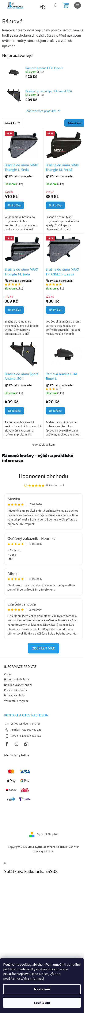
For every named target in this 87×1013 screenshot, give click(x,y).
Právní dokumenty (15, 690)
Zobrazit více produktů (41, 111)
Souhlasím (42, 1002)
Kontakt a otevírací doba (26, 715)
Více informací (33, 978)
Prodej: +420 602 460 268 (26, 730)
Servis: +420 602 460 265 (26, 736)
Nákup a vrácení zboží (18, 685)
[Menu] (77, 5)
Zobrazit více (43, 648)
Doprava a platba (15, 695)
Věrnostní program (16, 701)
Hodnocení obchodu (43, 476)
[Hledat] (55, 5)
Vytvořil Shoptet (47, 834)
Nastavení (42, 989)
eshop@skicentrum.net (25, 724)
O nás (7, 674)
